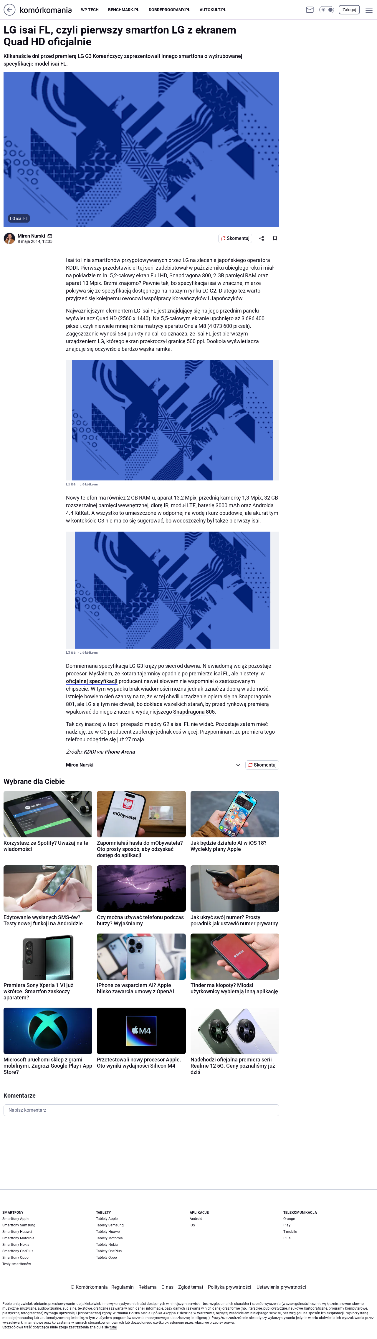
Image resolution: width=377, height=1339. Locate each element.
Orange (289, 1219)
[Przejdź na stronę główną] (10, 14)
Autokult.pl (213, 9)
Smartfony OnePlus (17, 1251)
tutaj (113, 1327)
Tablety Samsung (110, 1225)
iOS (192, 1225)
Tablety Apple (107, 1219)
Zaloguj (349, 9)
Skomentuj (238, 238)
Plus (286, 1238)
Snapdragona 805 (194, 712)
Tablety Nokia (107, 1245)
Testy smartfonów (16, 1264)
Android (196, 1219)
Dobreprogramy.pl (169, 9)
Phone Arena (120, 752)
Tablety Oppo (106, 1257)
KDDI (89, 752)
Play (286, 1225)
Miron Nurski (31, 236)
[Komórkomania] (50, 9)
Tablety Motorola (109, 1238)
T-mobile (290, 1232)
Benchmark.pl (123, 9)
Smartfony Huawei (17, 1232)
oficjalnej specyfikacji (92, 681)
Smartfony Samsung (18, 1225)
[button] (326, 9)
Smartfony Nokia (15, 1245)
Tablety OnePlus (109, 1251)
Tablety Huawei (108, 1232)
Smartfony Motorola (18, 1238)
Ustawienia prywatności (280, 1287)
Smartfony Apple (15, 1219)
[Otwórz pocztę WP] (310, 9)
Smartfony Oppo (15, 1257)
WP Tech (90, 9)
